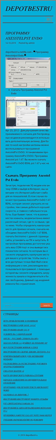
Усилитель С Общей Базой (17, 334)
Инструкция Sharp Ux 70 (16, 329)
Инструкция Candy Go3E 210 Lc (19, 325)
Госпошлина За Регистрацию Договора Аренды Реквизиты (25, 365)
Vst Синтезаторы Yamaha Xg (18, 403)
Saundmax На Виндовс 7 (16, 394)
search (46, 305)
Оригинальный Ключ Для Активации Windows (23, 358)
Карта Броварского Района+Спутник (23, 375)
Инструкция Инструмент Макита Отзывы (25, 399)
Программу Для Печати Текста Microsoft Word (25, 389)
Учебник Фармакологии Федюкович (23, 419)
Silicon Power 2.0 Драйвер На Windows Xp (25, 343)
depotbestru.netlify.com (18, 52)
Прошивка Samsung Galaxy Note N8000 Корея (27, 415)
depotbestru (28, 8)
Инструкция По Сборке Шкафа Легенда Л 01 (26, 351)
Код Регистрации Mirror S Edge (20, 347)
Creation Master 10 (13, 371)
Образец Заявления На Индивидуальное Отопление (25, 381)
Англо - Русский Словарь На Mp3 (20, 338)
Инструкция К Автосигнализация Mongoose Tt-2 (27, 409)
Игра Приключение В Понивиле (20, 321)
